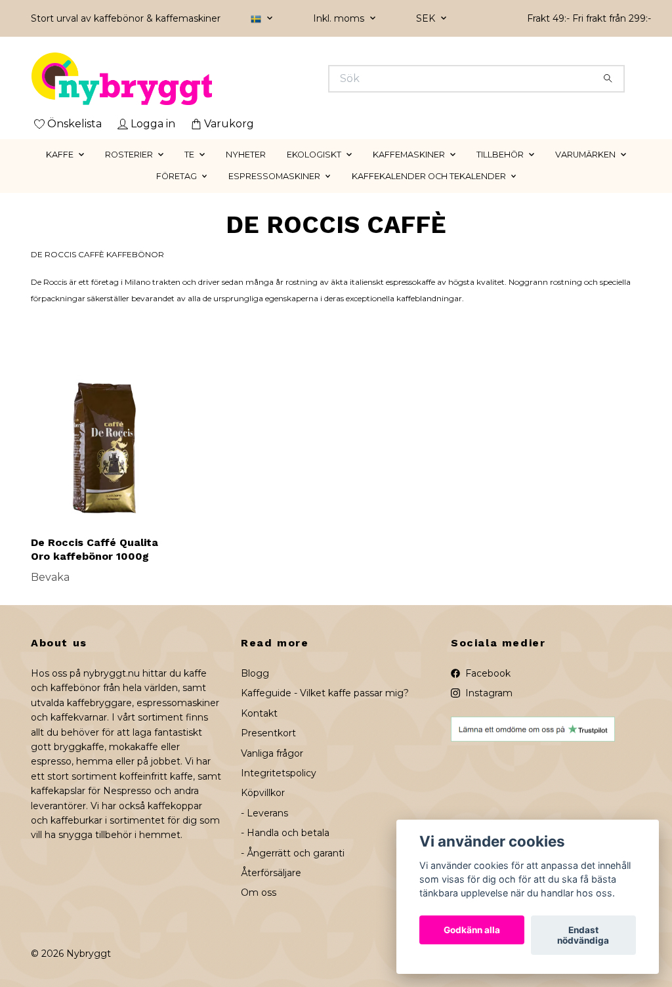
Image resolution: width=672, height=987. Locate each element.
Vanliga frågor (272, 753)
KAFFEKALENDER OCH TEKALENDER (429, 176)
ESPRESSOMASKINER (274, 176)
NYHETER (246, 154)
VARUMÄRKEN (585, 154)
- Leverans (264, 813)
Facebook (487, 673)
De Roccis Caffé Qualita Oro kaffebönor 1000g (94, 549)
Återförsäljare (271, 873)
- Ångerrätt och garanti (293, 853)
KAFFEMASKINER (409, 154)
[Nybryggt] (184, 79)
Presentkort (268, 733)
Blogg (255, 673)
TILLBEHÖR (500, 154)
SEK (427, 18)
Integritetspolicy (278, 773)
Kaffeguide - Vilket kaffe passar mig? (325, 693)
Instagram (488, 693)
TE (189, 154)
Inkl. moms (340, 18)
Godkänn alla (472, 930)
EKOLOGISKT (314, 154)
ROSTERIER (129, 154)
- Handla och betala (285, 833)
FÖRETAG (176, 176)
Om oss (258, 892)
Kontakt (259, 713)
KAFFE (60, 154)
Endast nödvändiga (583, 935)
